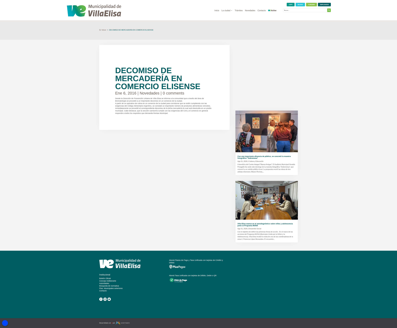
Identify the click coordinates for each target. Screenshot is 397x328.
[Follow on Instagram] (105, 299)
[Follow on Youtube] (109, 299)
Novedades (250, 11)
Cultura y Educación (256, 161)
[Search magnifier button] (329, 10)
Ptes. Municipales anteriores (111, 288)
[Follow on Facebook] (101, 299)
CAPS (290, 4)
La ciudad (225, 11)
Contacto (262, 11)
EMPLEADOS (324, 4)
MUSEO (300, 4)
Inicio (216, 11)
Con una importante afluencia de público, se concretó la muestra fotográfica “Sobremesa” (264, 157)
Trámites (239, 11)
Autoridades (104, 283)
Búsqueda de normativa (109, 286)
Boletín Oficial (105, 278)
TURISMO (311, 4)
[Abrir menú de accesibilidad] (5, 323)
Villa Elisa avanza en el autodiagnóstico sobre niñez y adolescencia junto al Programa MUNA (265, 225)
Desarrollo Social (255, 229)
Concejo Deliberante (107, 281)
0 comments (173, 93)
